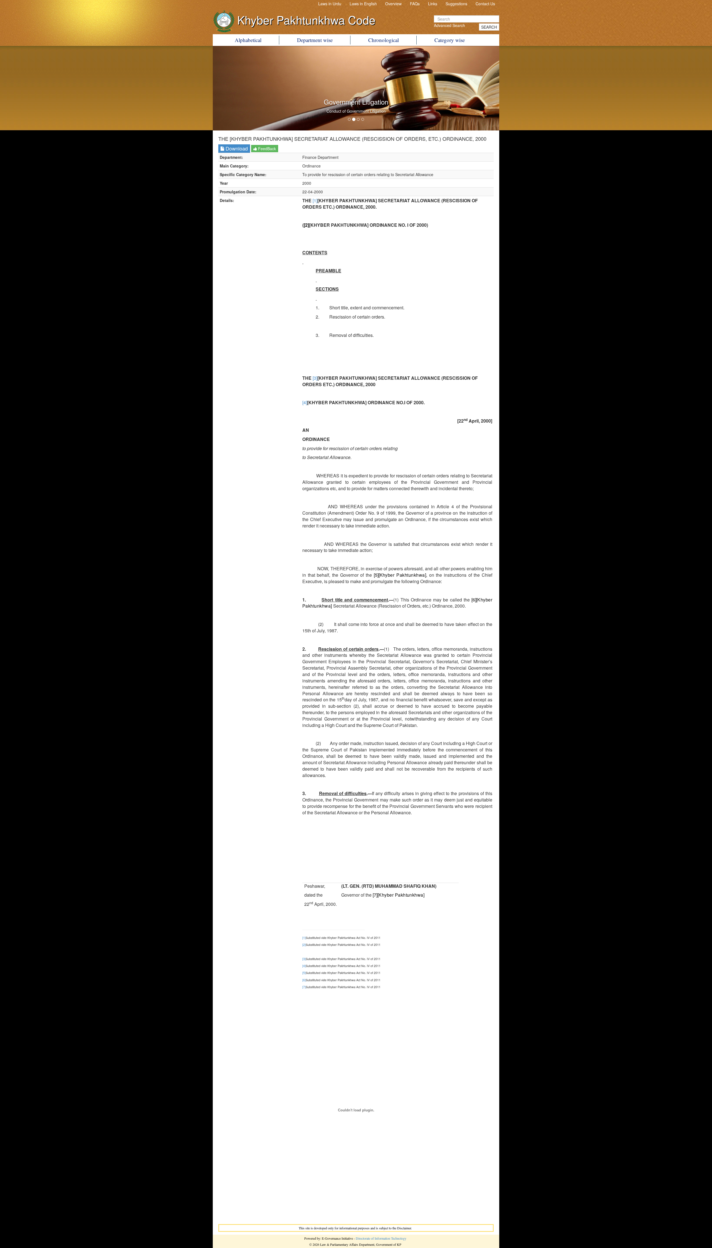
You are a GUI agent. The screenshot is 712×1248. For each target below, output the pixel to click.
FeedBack (266, 148)
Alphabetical (248, 39)
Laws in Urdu (329, 3)
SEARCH (489, 27)
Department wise (315, 39)
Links (432, 3)
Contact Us (485, 3)
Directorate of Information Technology (381, 1238)
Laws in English (363, 3)
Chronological (383, 39)
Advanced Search (449, 25)
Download (236, 148)
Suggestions (456, 3)
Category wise (449, 39)
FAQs (415, 3)
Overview (393, 3)
